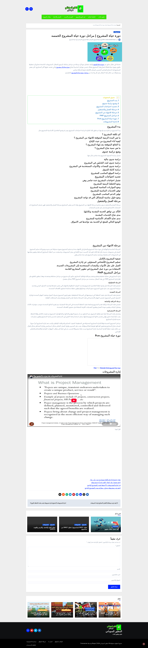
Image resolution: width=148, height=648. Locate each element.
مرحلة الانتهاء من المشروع (106, 112)
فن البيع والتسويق (80, 17)
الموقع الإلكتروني (115, 580)
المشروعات (117, 32)
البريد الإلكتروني (116, 574)
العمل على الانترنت (89, 608)
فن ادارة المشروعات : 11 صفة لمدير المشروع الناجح (103, 485)
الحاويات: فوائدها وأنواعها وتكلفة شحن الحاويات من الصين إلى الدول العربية (63, 614)
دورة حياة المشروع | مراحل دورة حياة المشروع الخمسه (85, 36)
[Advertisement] (73, 85)
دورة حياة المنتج (98, 64)
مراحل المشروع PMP (108, 115)
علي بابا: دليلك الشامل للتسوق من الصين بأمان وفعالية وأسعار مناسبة (110, 614)
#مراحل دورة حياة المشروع (75, 39)
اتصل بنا (50, 641)
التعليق (117, 545)
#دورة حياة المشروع (98, 39)
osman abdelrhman (110, 39)
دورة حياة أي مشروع (63, 67)
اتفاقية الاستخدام (31, 645)
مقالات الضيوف (47, 17)
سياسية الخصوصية (31, 641)
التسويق (84, 524)
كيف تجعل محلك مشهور (112, 529)
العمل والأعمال (57, 17)
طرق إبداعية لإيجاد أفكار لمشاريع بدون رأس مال (105, 480)
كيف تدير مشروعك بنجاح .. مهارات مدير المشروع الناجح (102, 488)
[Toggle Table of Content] (117, 97)
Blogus (94, 643)
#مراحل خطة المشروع (87, 39)
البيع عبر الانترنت (68, 17)
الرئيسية (118, 25)
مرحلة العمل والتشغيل (107, 109)
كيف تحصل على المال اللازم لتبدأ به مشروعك (105, 482)
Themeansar (83, 643)
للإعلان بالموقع (59, 641)
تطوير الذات (101, 17)
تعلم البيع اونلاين (90, 610)
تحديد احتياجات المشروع (107, 106)
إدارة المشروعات (110, 122)
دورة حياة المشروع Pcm (107, 119)
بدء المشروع (112, 100)
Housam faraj (104, 368)
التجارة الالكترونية (114, 610)
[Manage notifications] (144, 644)
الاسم (118, 569)
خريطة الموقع (42, 641)
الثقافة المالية (91, 17)
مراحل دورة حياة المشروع (80, 73)
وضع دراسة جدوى (109, 103)
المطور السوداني (114, 631)
